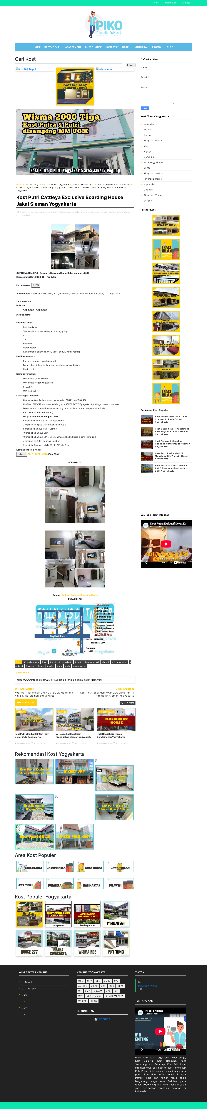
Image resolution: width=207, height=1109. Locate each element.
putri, (81, 212)
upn (24, 1014)
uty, (18, 215)
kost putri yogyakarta (59, 184)
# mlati (78, 662)
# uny (59, 666)
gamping (62, 712)
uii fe (94, 986)
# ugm (40, 666)
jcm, (36, 212)
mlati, (62, 212)
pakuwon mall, (72, 212)
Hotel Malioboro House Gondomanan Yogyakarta (111, 735)
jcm (43, 184)
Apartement (73, 47)
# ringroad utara (119, 662)
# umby (50, 666)
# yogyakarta (79, 666)
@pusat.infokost (147, 985)
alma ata (21, 712)
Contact (186, 2)
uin (117, 991)
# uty (67, 666)
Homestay (112, 47)
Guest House (93, 47)
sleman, (112, 212)
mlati (74, 184)
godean (148, 189)
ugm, (119, 212)
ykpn (121, 986)
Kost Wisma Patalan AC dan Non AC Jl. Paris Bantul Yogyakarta (171, 419)
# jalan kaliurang (31, 662)
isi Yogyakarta (114, 996)
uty (51, 187)
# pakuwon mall (92, 662)
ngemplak (150, 184)
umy (24, 1008)
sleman (19, 187)
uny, (130, 212)
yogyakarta (62, 187)
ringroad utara (111, 184)
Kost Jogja (51, 47)
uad (108, 991)
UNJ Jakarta (29, 988)
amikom (82, 986)
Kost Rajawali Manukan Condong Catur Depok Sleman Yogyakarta (172, 444)
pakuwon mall (86, 184)
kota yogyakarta (154, 162)
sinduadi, (104, 212)
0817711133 (103, 1019)
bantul (147, 167)
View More (129, 703)
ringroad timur (153, 195)
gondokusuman (106, 712)
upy (80, 996)
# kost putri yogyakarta (61, 662)
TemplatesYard (114, 1105)
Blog (170, 47)
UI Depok (27, 982)
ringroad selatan (154, 173)
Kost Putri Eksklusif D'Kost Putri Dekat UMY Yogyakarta (32, 735)
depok (147, 135)
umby (37, 187)
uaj (116, 981)
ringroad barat (153, 178)
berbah (148, 200)
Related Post (25, 702)
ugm (29, 187)
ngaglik (148, 151)
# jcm (44, 662)
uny (45, 187)
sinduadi (126, 184)
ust (89, 996)
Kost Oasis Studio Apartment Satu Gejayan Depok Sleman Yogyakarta (172, 431)
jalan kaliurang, (26, 212)
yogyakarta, (26, 215)
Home (156, 2)
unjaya (98, 991)
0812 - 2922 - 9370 (38, 454)
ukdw (93, 1001)
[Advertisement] (166, 492)
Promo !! (157, 47)
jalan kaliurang (31, 184)
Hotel (126, 47)
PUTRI (36, 285)
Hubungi (22, 454)
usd (111, 986)
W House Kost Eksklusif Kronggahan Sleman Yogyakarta (74, 735)
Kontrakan (141, 47)
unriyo (82, 1001)
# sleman (30, 666)
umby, (125, 212)
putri (99, 184)
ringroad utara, (92, 212)
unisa (98, 996)
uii (23, 1001)
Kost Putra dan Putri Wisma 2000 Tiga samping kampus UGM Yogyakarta (171, 468)
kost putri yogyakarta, (48, 212)
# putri (105, 662)
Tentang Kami (170, 2)
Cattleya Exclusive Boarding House (80, 595)
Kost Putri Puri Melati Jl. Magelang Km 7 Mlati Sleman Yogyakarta (172, 456)
